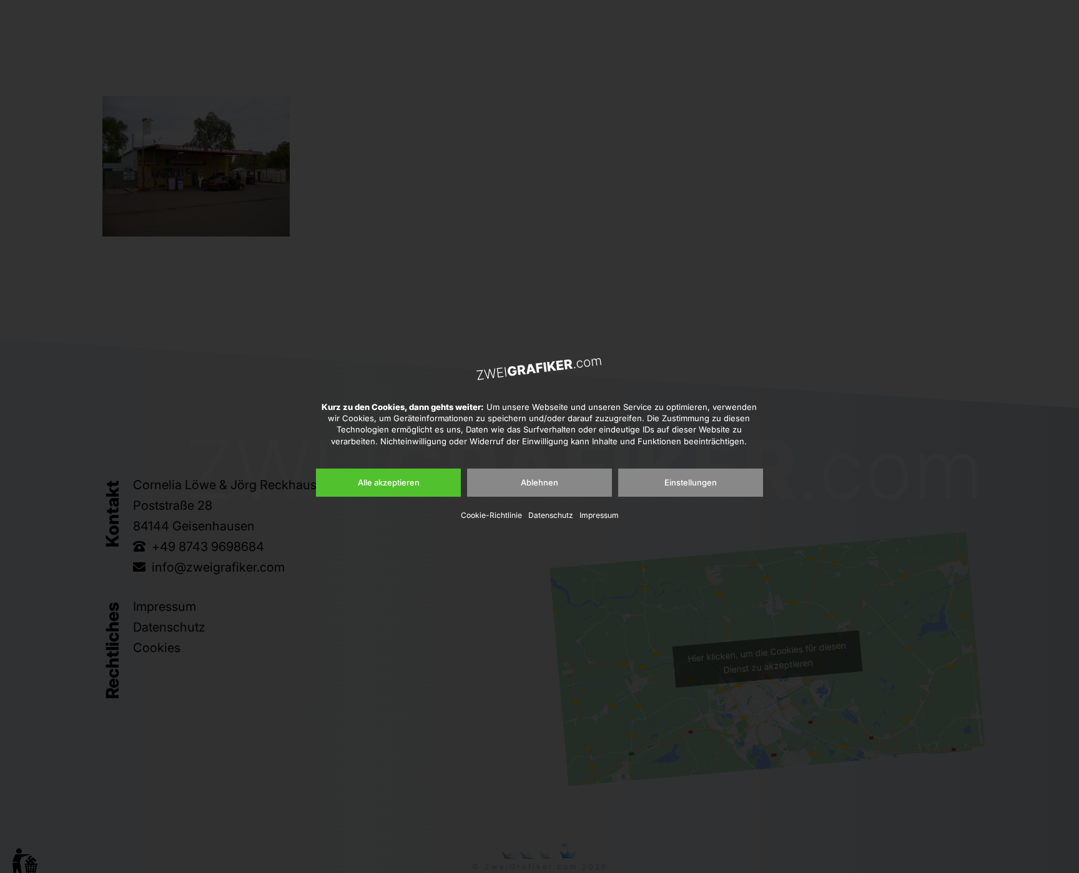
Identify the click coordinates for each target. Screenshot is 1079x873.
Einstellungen (690, 482)
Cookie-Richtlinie (491, 515)
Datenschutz (550, 515)
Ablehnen (539, 482)
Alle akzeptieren (389, 482)
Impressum (599, 515)
